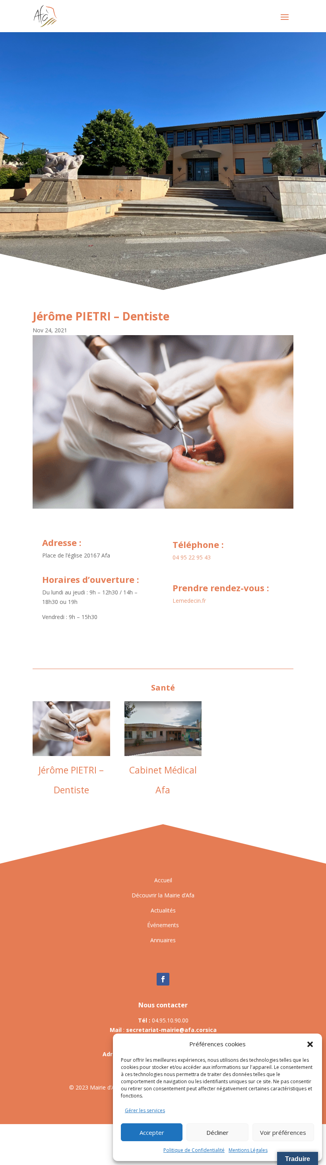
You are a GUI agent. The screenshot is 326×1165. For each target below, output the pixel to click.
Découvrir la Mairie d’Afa (163, 895)
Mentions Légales (248, 1150)
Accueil (163, 880)
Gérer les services (145, 1110)
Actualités (163, 910)
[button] (310, 1044)
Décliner (217, 1132)
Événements (163, 925)
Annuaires (163, 940)
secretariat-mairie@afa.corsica (171, 1030)
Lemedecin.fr (189, 600)
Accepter (152, 1132)
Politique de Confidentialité (194, 1150)
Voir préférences (283, 1132)
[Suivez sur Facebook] (163, 979)
